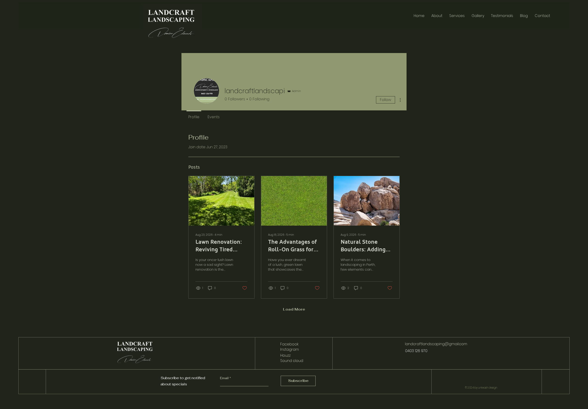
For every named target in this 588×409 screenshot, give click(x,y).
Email (224, 378)
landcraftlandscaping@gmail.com (436, 344)
